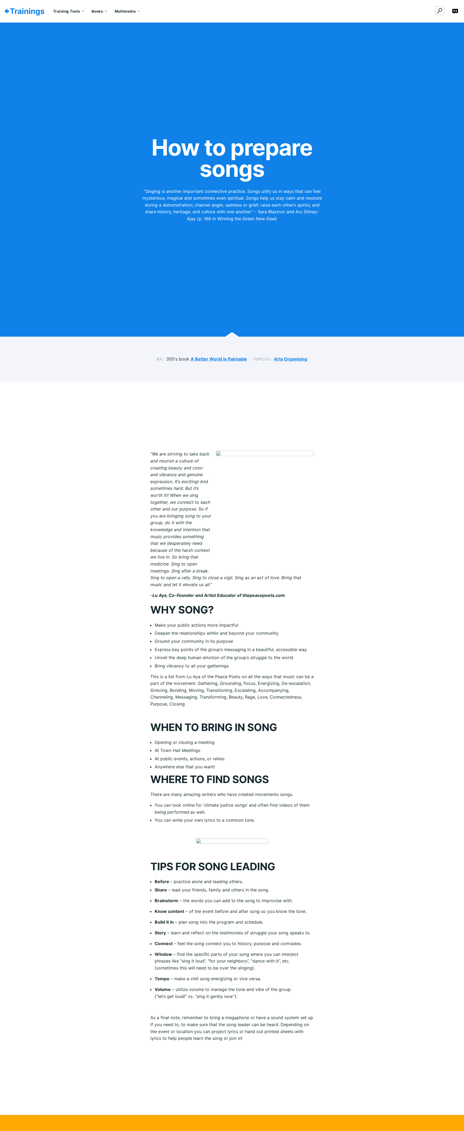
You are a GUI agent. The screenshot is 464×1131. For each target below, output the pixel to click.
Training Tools (66, 11)
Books (97, 11)
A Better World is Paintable (219, 359)
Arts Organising (290, 359)
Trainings (27, 11)
